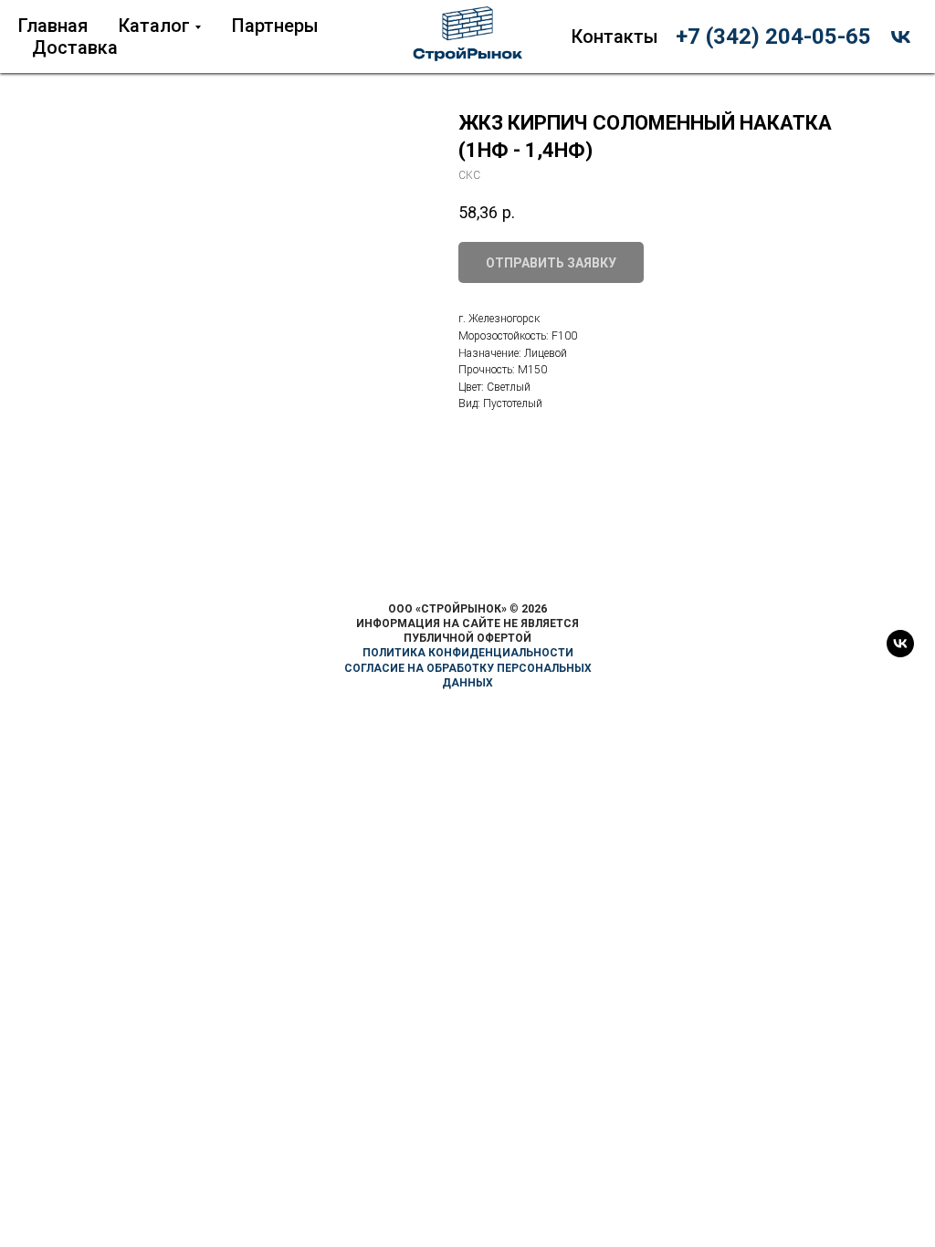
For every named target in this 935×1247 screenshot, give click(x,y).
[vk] (900, 37)
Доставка (75, 47)
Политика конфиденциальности (467, 652)
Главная (53, 26)
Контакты (615, 36)
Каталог (154, 26)
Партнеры (275, 26)
